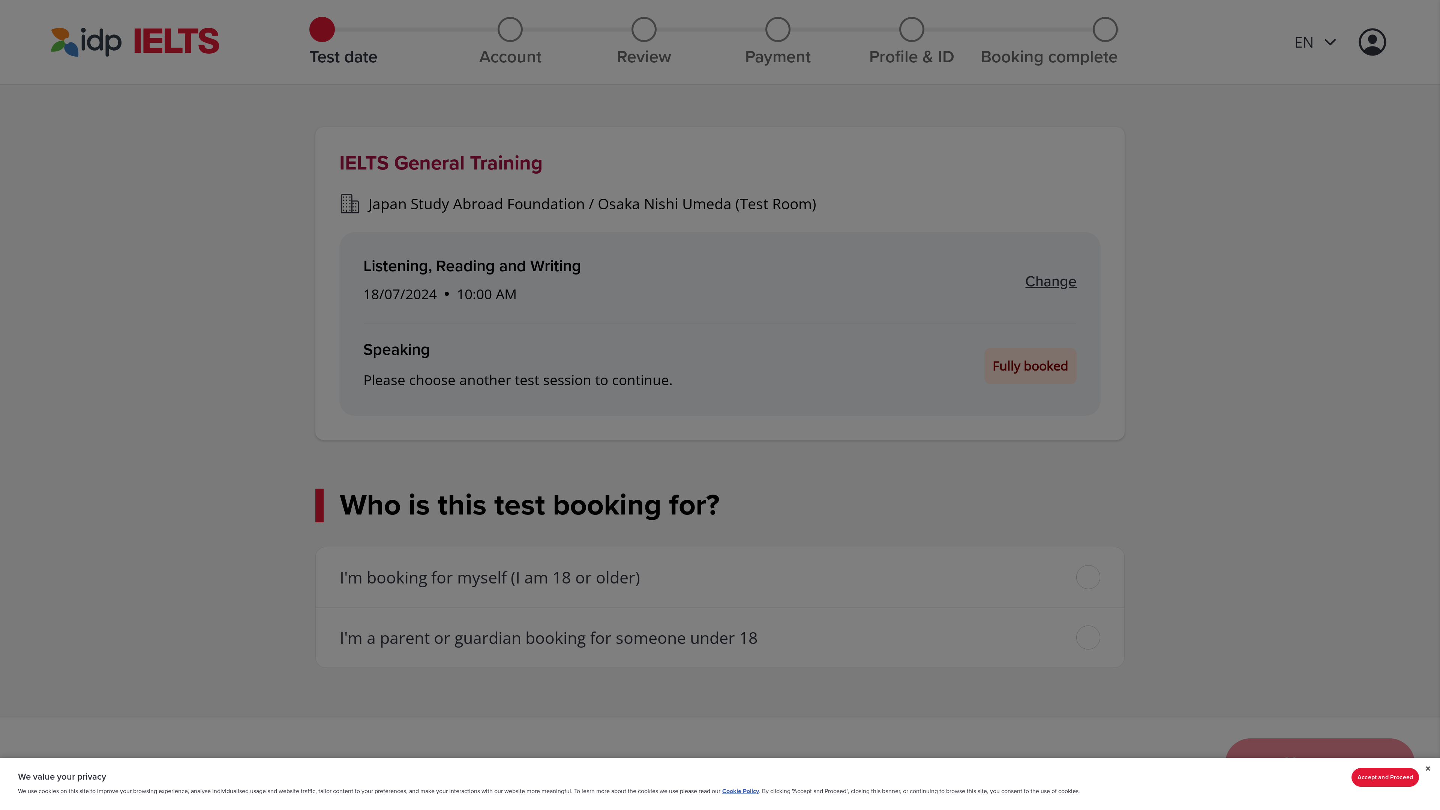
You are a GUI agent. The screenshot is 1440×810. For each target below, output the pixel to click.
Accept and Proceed (1385, 777)
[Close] (1428, 768)
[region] (720, 784)
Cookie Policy (740, 791)
